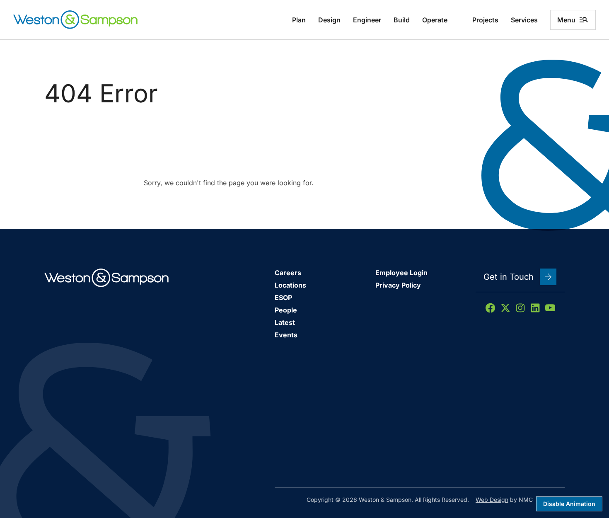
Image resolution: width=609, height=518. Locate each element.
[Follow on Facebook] (490, 308)
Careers (288, 273)
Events (286, 335)
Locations (290, 285)
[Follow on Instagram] (520, 308)
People (286, 310)
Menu (566, 20)
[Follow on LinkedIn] (535, 308)
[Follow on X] (505, 308)
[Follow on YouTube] (550, 308)
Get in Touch (508, 277)
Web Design (492, 499)
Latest (285, 322)
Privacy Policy (398, 285)
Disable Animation (569, 503)
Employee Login (401, 273)
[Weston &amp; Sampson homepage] (75, 19)
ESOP (283, 297)
